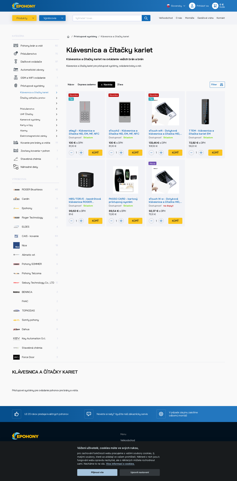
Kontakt (221, 17)
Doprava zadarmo (87, 84)
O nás (179, 17)
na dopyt (168, 205)
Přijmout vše (97, 472)
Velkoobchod (127, 440)
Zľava (120, 84)
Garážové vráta (205, 17)
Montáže (189, 17)
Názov (71, 84)
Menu (123, 434)
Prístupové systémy (85, 36)
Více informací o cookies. (120, 463)
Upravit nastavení (140, 472)
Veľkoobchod (166, 17)
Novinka (107, 84)
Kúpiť (95, 152)
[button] (176, 6)
